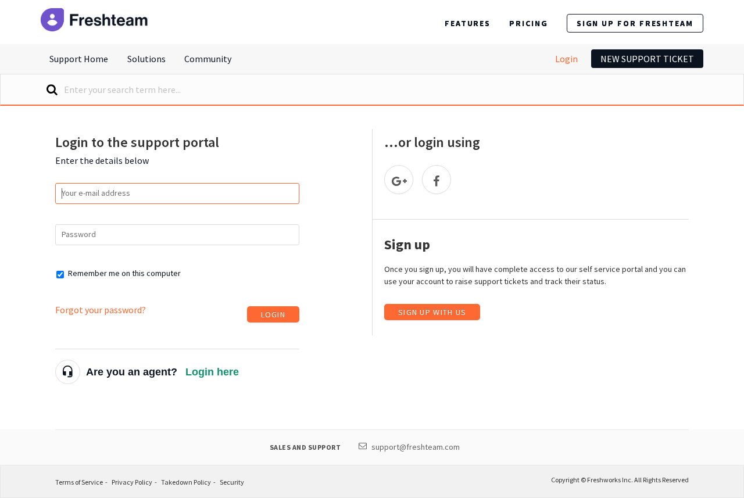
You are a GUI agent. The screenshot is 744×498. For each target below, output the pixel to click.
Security (232, 482)
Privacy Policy (132, 482)
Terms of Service (79, 482)
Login (566, 59)
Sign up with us (432, 312)
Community (207, 59)
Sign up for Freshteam (635, 23)
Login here (212, 372)
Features (468, 23)
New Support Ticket (647, 59)
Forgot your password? (100, 310)
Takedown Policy (186, 482)
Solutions (146, 59)
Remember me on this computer (124, 273)
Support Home (78, 59)
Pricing (528, 23)
